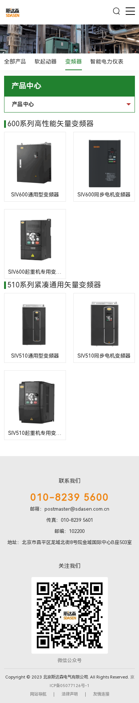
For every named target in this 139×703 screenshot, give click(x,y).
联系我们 (70, 481)
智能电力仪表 (106, 61)
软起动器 (45, 61)
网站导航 (38, 694)
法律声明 (70, 694)
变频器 (73, 61)
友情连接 (101, 694)
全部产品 (15, 61)
